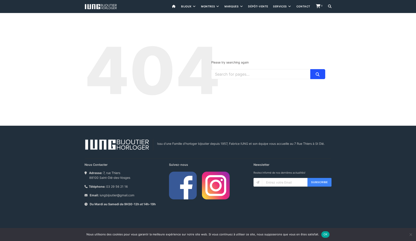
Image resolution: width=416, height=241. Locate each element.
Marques (231, 6)
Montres (208, 6)
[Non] (410, 234)
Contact (303, 6)
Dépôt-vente (258, 6)
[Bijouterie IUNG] (100, 7)
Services (280, 6)
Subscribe (319, 182)
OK (325, 234)
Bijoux (186, 6)
